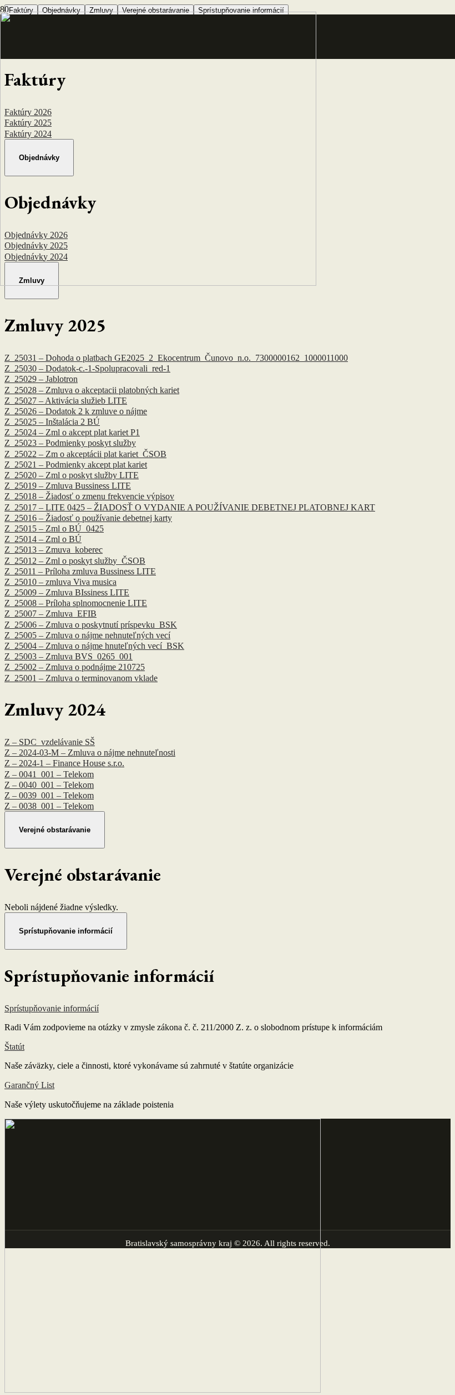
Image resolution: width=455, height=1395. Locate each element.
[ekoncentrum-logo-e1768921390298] (158, 282)
